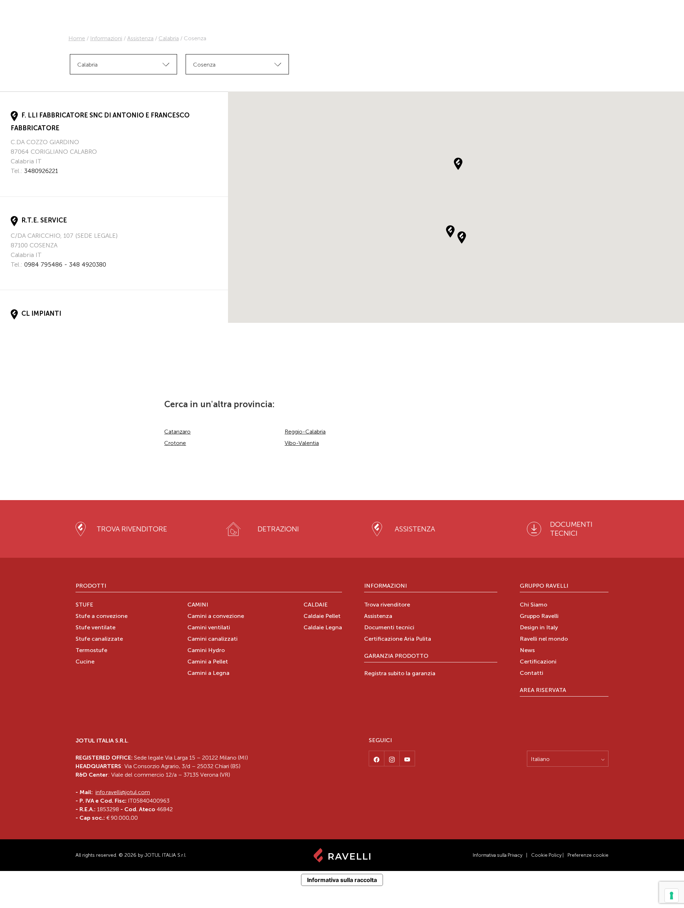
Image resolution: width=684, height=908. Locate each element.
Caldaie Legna (323, 628)
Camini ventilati (208, 628)
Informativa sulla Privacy (497, 855)
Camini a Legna (208, 673)
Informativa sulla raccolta (342, 879)
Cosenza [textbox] (204, 64)
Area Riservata (543, 690)
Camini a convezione (215, 616)
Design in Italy (539, 628)
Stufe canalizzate (99, 639)
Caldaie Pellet (322, 616)
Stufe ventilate (95, 628)
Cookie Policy (546, 855)
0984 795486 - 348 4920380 (65, 264)
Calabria (169, 38)
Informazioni (106, 38)
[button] (450, 231)
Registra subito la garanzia (399, 674)
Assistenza (140, 38)
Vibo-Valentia (302, 443)
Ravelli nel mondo (544, 639)
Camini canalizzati (212, 639)
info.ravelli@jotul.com (122, 792)
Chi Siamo (533, 605)
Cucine (85, 662)
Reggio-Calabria (305, 431)
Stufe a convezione (102, 616)
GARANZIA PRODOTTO (396, 656)
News (527, 651)
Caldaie (316, 605)
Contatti (531, 673)
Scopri (20, 184)
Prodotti (91, 586)
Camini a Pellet (207, 662)
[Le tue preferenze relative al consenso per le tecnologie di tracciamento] (671, 895)
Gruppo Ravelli (544, 586)
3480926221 (41, 170)
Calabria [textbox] (87, 64)
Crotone (175, 443)
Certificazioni (538, 662)
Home (76, 38)
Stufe (84, 605)
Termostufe (91, 651)
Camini (197, 605)
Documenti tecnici (389, 628)
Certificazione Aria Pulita (397, 639)
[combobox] (123, 64)
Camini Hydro (206, 651)
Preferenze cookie (588, 855)
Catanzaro (177, 431)
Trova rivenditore (387, 605)
